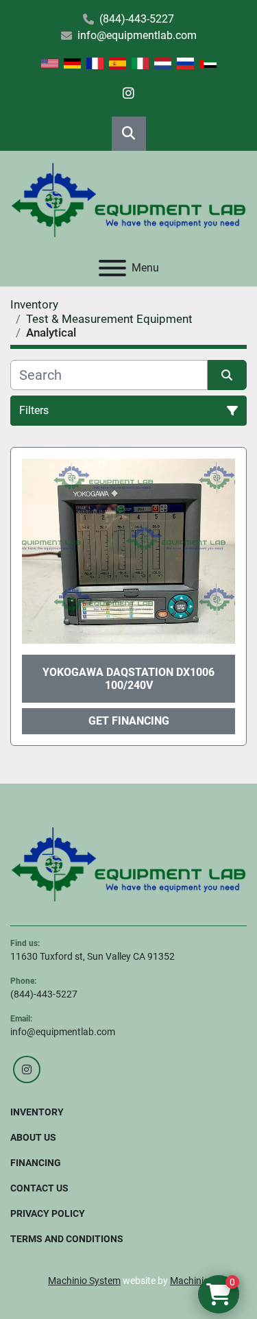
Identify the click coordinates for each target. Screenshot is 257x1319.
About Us (33, 1137)
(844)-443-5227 (136, 18)
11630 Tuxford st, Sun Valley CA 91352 (92, 956)
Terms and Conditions (66, 1238)
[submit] (227, 375)
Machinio (189, 1280)
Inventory (37, 1111)
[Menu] (112, 268)
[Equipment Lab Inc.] (128, 863)
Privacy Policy (47, 1213)
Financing (35, 1162)
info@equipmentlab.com (137, 35)
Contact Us (39, 1188)
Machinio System (84, 1280)
